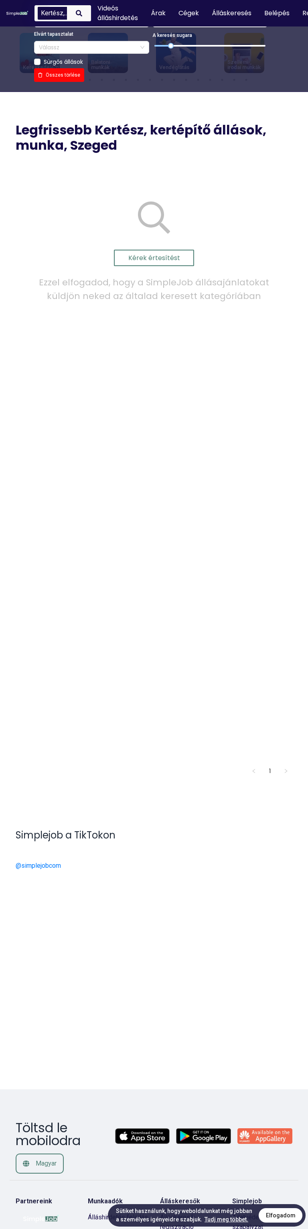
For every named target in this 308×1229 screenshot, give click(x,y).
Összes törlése (63, 75)
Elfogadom (281, 1215)
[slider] (171, 46)
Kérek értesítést (154, 257)
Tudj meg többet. (226, 1219)
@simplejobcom (38, 865)
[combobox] (91, 47)
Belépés (277, 13)
